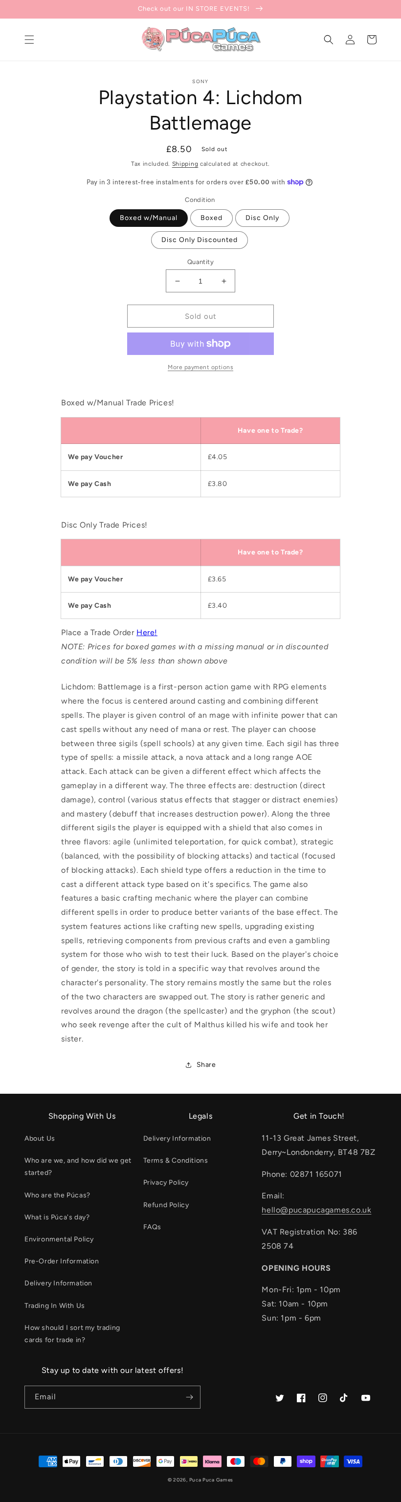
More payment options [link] (200, 367)
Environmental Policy (59, 1239)
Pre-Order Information (61, 1261)
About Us (39, 1138)
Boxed (211, 218)
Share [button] (206, 1064)
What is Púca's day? (56, 1217)
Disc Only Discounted (199, 240)
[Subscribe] (189, 1397)
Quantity (200, 261)
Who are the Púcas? (57, 1195)
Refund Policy (166, 1205)
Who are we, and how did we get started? (78, 1166)
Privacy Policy (166, 1182)
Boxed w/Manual (149, 218)
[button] (29, 39)
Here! (146, 632)
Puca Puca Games (211, 1480)
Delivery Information (58, 1283)
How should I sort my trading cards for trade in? (72, 1334)
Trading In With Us (54, 1306)
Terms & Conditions (175, 1160)
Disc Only (262, 218)
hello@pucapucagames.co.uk (316, 1210)
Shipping (185, 163)
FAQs (152, 1227)
